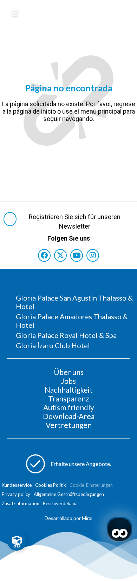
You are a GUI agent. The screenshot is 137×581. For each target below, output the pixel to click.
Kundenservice (17, 485)
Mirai (87, 518)
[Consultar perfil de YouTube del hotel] (76, 255)
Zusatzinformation (20, 503)
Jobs (68, 380)
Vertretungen (69, 424)
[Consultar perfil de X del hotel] (60, 255)
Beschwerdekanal (61, 503)
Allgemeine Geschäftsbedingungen (69, 494)
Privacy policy (16, 494)
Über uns (69, 372)
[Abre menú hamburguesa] (14, 13)
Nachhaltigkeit (69, 389)
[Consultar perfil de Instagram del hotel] (92, 255)
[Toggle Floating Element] (17, 541)
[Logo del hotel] (68, 12)
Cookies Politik (50, 485)
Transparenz (68, 398)
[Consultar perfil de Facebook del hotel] (44, 255)
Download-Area (68, 416)
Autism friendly (68, 407)
